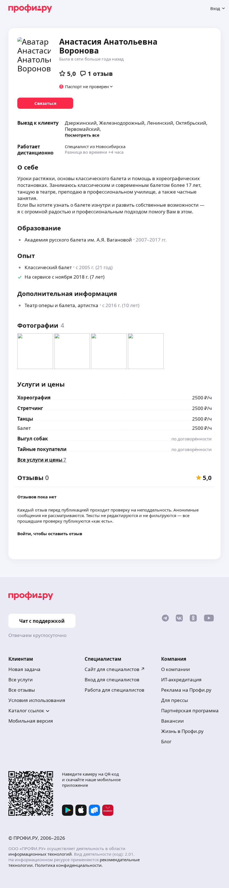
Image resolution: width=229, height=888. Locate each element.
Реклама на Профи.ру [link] (186, 690)
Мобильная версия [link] (30, 721)
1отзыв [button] (100, 73)
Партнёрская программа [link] (190, 710)
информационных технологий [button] (40, 854)
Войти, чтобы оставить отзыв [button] (49, 533)
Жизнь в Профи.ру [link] (182, 731)
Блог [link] (166, 741)
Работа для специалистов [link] (114, 690)
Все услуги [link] (20, 679)
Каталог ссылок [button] (26, 710)
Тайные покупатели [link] (41, 449)
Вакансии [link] (172, 721)
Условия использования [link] (36, 700)
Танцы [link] (25, 419)
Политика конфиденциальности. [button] (69, 865)
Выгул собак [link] (32, 438)
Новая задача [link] (24, 669)
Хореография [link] (34, 397)
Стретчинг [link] (30, 408)
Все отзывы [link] (21, 690)
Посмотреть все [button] (82, 135)
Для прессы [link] (174, 700)
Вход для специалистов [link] (112, 679)
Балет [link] (24, 428)
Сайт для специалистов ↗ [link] (115, 669)
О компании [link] (175, 669)
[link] (45, 103)
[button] (86, 86)
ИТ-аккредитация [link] (181, 679)
